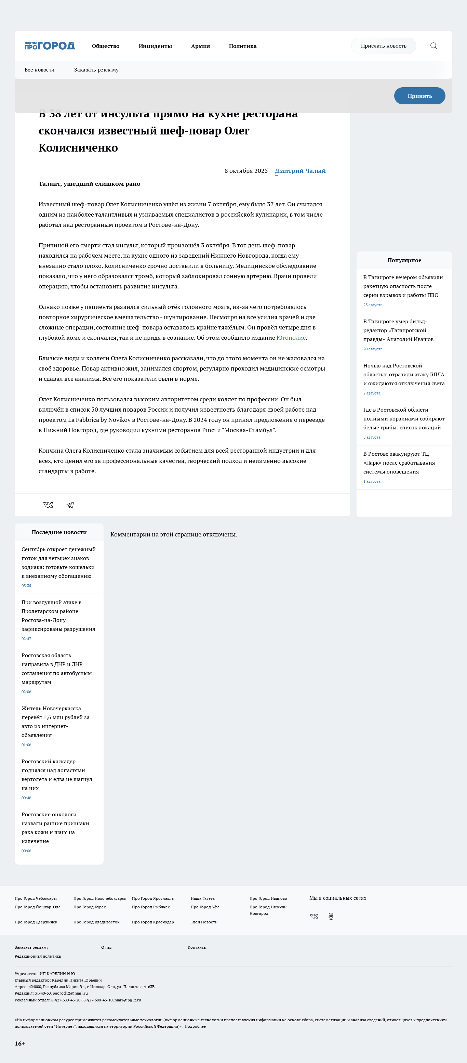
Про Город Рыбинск (151, 906)
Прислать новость (383, 45)
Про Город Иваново (268, 898)
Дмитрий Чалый (300, 170)
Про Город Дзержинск (36, 921)
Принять (420, 95)
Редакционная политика (38, 956)
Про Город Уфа (205, 906)
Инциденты (155, 45)
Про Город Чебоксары (36, 898)
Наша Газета (203, 898)
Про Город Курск (90, 906)
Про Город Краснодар (153, 921)
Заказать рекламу (96, 69)
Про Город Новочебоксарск (100, 898)
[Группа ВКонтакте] (313, 916)
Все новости (39, 69)
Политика (243, 45)
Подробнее (195, 1026)
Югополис (291, 337)
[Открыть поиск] (433, 46)
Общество (106, 45)
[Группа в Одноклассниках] (330, 916)
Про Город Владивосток (96, 921)
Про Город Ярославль (153, 898)
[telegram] (72, 505)
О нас (106, 947)
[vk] (49, 505)
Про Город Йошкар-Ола (38, 906)
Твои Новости (204, 921)
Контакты (197, 947)
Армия (200, 45)
